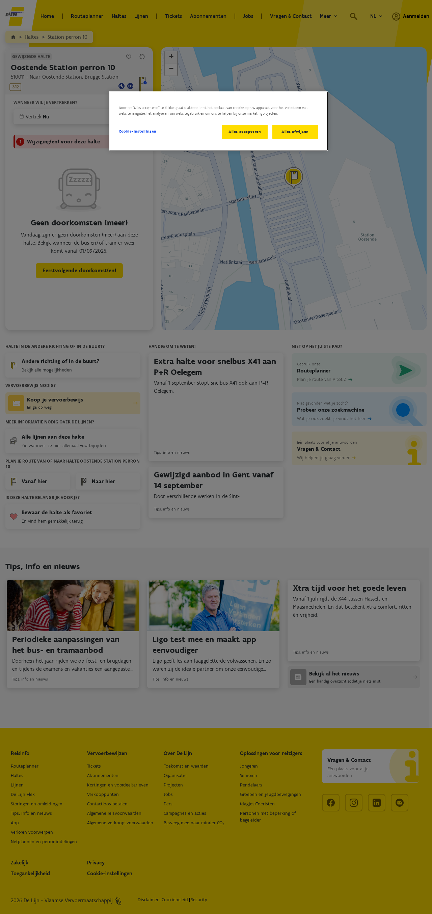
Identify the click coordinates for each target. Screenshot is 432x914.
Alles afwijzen (295, 131)
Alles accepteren (244, 131)
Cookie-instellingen (138, 131)
